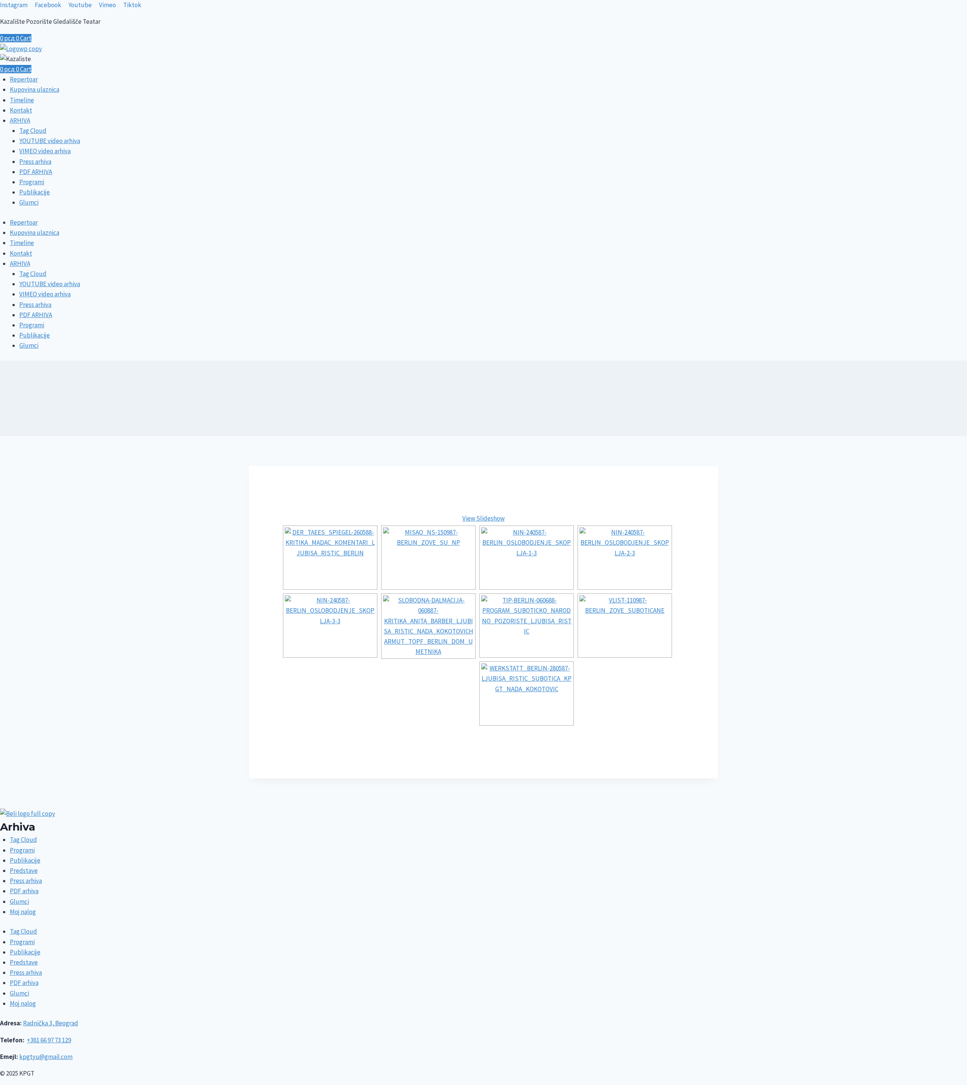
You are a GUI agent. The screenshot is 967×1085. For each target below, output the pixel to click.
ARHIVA (20, 120)
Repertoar (24, 79)
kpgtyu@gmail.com (46, 1057)
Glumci (29, 202)
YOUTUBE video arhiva (49, 141)
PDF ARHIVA (35, 172)
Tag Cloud (32, 130)
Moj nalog (23, 912)
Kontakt (21, 110)
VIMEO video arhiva (45, 151)
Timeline (22, 100)
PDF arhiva (24, 891)
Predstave (24, 870)
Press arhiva (35, 161)
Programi (31, 182)
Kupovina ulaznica (34, 89)
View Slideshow (483, 518)
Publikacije (34, 192)
